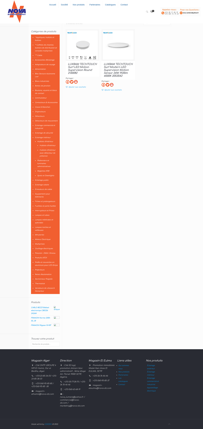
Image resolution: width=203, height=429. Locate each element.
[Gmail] (76, 82)
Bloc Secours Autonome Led (45, 75)
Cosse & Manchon (42, 107)
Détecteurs (39, 116)
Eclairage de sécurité (44, 133)
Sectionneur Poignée (43, 279)
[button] (76, 87)
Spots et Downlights (45, 175)
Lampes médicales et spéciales (44, 221)
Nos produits (123, 372)
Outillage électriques (44, 248)
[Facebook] (67, 82)
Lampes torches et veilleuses (43, 228)
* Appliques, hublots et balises (44, 39)
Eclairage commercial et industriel (45, 127)
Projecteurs (39, 270)
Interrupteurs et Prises (44, 211)
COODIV (48, 424)
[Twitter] (72, 82)
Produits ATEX (41, 258)
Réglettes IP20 (43, 171)
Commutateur (41, 98)
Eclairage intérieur (43, 137)
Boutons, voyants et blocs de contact (46, 92)
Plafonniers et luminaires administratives (43, 163)
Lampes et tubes (42, 215)
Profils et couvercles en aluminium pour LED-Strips (46, 263)
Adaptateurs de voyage (45, 64)
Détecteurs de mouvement (46, 121)
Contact (121, 384)
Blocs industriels (42, 81)
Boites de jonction (42, 86)
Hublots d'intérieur (45, 141)
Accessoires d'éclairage (44, 60)
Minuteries (39, 235)
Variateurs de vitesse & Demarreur (45, 289)
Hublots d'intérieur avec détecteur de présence (47, 153)
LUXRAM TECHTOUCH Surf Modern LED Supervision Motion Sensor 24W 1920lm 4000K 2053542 (118, 70)
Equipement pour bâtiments (42, 195)
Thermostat (40, 283)
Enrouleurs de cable (43, 189)
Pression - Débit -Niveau (45, 253)
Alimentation (40, 69)
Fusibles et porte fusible (45, 206)
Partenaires (123, 375)
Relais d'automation (43, 274)
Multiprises (40, 244)
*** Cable (38, 55)
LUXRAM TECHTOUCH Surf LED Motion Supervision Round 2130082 (82, 68)
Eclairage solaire (42, 185)
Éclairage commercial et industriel (153, 381)
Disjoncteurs (40, 112)
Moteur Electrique (42, 239)
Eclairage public (42, 180)
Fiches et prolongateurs (45, 201)
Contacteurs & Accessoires (46, 102)
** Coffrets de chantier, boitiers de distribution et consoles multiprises (46, 48)
